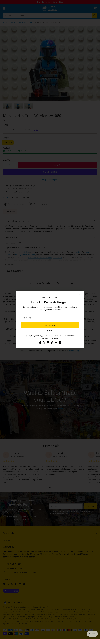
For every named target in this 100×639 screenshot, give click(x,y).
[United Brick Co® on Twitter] (44, 343)
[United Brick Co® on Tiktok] (51, 343)
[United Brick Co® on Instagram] (48, 343)
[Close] (79, 294)
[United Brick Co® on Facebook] (40, 343)
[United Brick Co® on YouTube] (55, 343)
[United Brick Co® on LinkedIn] (59, 343)
